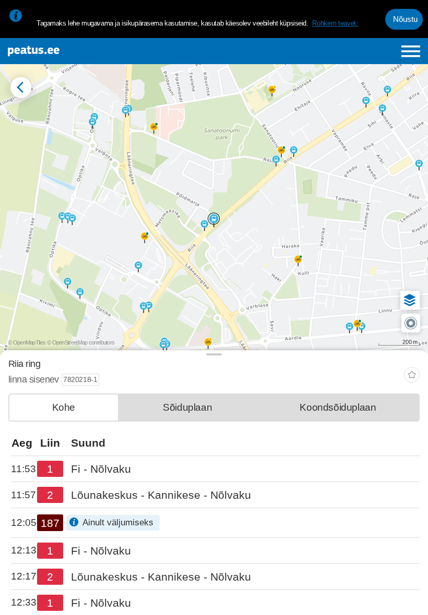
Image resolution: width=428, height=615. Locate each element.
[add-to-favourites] (412, 376)
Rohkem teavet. (335, 23)
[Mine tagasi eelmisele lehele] (20, 87)
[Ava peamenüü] (411, 51)
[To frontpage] (79, 51)
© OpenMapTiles (26, 342)
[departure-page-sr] (24, 469)
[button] (409, 300)
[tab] (63, 408)
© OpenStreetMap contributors (80, 342)
